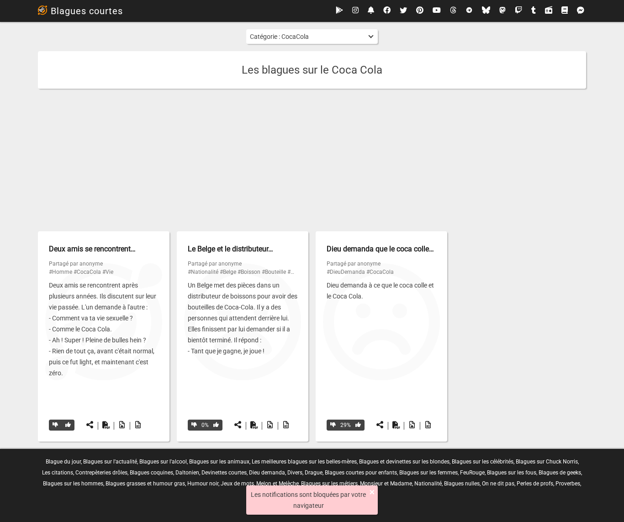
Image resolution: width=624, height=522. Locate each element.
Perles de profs (535, 483)
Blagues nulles (462, 483)
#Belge (228, 272)
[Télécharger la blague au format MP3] (138, 425)
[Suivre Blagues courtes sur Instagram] (355, 10)
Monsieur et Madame (386, 483)
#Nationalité (203, 272)
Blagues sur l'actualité (110, 461)
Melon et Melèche (277, 483)
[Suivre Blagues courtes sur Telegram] (469, 11)
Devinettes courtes (224, 472)
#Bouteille (274, 272)
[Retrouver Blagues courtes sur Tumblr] (533, 11)
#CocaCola (87, 272)
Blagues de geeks (560, 472)
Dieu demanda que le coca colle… (380, 249)
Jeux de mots (237, 483)
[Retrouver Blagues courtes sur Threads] (453, 11)
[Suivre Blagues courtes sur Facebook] (387, 11)
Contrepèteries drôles (101, 472)
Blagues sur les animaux (219, 461)
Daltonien (187, 472)
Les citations (57, 472)
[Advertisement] (312, 160)
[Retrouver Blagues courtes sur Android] (339, 10)
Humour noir (202, 483)
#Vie (107, 272)
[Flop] (55, 425)
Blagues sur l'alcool (163, 461)
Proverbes (567, 483)
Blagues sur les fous (511, 472)
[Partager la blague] (90, 425)
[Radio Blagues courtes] (548, 11)
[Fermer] (372, 492)
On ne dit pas (498, 483)
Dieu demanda (267, 472)
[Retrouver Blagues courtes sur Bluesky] (486, 11)
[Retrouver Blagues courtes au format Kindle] (564, 10)
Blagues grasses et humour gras (145, 483)
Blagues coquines (151, 472)
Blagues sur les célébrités (482, 461)
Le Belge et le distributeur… (230, 249)
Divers (294, 472)
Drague (314, 472)
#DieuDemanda (346, 272)
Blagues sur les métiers (329, 483)
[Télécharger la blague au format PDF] (106, 425)
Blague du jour (63, 461)
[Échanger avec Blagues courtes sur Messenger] (580, 11)
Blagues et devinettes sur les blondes (404, 461)
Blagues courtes (87, 10)
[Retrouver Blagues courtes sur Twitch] (518, 11)
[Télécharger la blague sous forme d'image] (122, 425)
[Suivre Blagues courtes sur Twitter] (403, 11)
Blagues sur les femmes (428, 472)
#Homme (60, 272)
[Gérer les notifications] (371, 10)
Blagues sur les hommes (73, 483)
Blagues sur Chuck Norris (547, 461)
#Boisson (249, 272)
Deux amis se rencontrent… (92, 249)
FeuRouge (472, 472)
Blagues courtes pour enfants (361, 472)
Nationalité (428, 483)
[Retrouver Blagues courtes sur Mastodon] (502, 11)
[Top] (68, 425)
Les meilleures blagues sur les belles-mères (304, 461)
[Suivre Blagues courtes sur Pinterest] (419, 11)
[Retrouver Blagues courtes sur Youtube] (437, 10)
